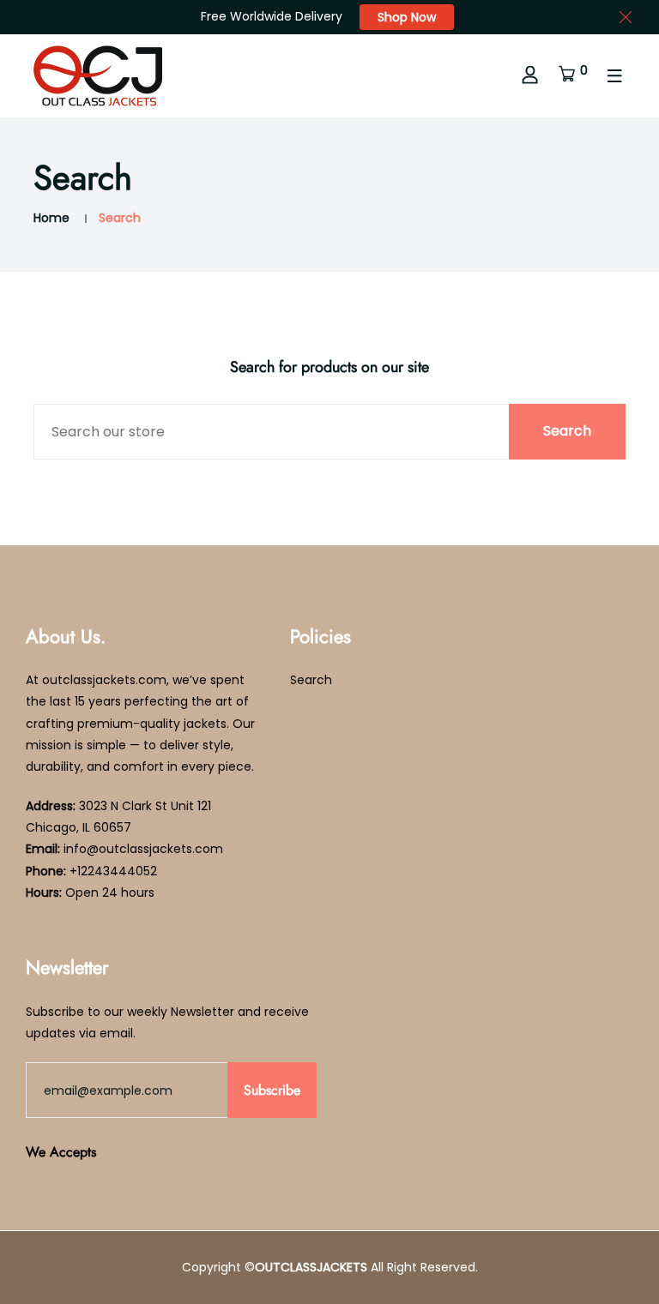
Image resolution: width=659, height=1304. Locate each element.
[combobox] (329, 432)
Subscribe (272, 1090)
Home (51, 217)
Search (311, 679)
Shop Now (407, 17)
